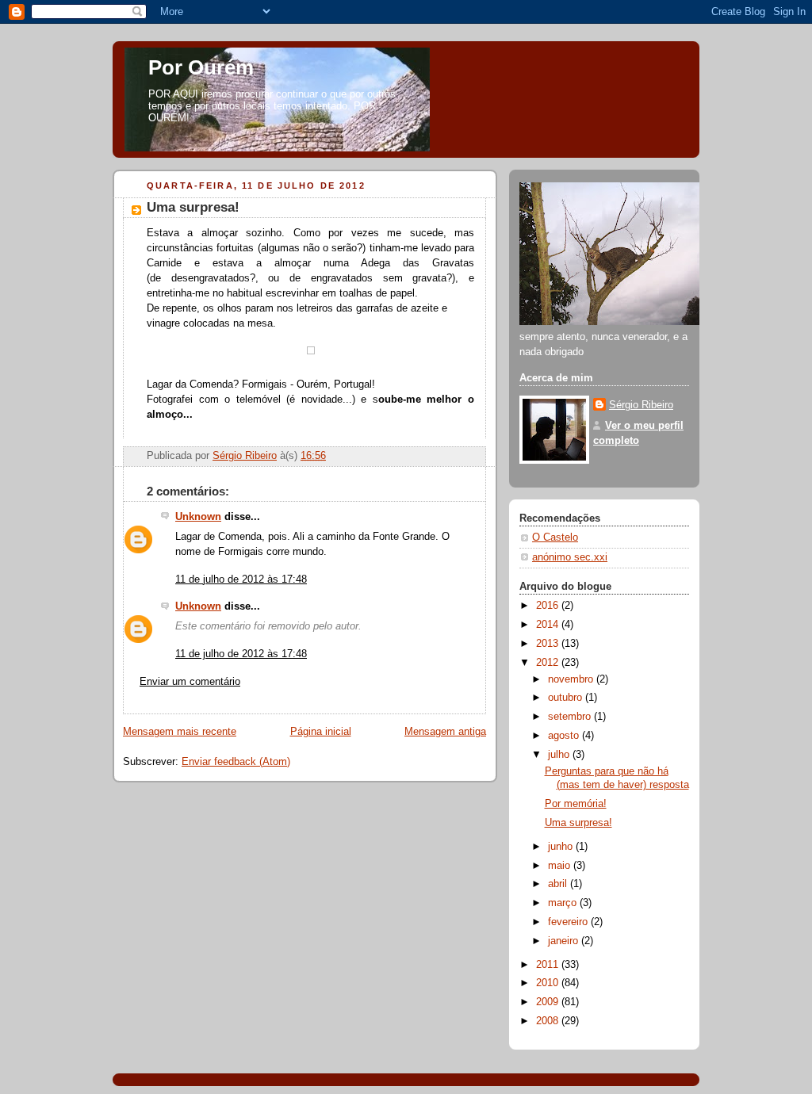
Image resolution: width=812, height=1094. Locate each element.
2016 (548, 605)
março (564, 902)
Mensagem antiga (445, 731)
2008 (548, 1021)
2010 (548, 983)
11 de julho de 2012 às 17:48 (241, 579)
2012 (548, 662)
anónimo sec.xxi (569, 557)
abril (559, 883)
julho (560, 754)
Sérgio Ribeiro (641, 405)
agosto (565, 735)
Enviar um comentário (190, 681)
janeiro (564, 941)
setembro (571, 716)
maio (560, 865)
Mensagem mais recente (179, 731)
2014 (548, 624)
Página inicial (320, 731)
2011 (548, 964)
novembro (572, 679)
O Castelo (555, 537)
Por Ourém (201, 67)
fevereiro (569, 922)
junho (562, 846)
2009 (548, 1002)
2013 (548, 643)
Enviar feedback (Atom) (236, 761)
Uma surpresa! (578, 822)
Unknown (198, 516)
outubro (566, 697)
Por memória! (576, 803)
